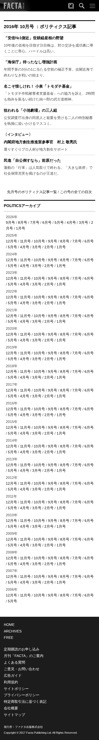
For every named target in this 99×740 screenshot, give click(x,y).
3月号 (83, 222)
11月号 (25, 241)
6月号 (47, 222)
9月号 (10, 222)
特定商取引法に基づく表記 (25, 702)
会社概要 (11, 708)
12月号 (11, 241)
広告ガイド (13, 675)
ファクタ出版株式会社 (29, 726)
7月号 (34, 222)
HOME (9, 625)
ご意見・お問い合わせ (21, 669)
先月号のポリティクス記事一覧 (32, 192)
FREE (8, 637)
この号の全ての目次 (76, 192)
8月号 (22, 222)
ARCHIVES (13, 631)
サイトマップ (14, 715)
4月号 (71, 222)
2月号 (49, 247)
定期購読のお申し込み (21, 649)
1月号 (20, 228)
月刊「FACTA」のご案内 (23, 656)
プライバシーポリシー (21, 695)
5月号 (59, 222)
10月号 (39, 241)
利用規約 (11, 682)
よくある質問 (14, 662)
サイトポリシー (16, 689)
